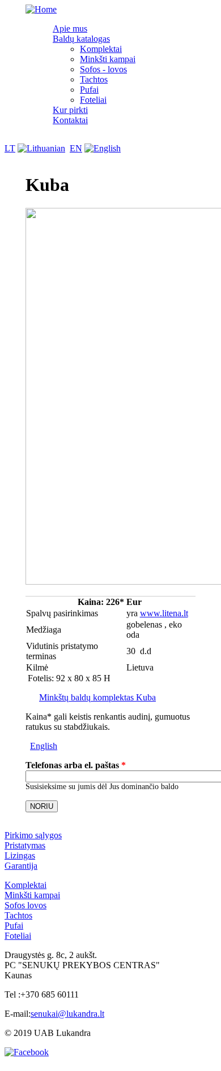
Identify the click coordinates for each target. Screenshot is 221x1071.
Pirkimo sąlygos (33, 835)
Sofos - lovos (103, 69)
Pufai (89, 89)
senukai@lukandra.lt (67, 1013)
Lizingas (20, 855)
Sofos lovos (25, 905)
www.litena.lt (164, 613)
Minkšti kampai (107, 59)
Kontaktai (70, 120)
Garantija (21, 865)
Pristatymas (25, 845)
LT (10, 148)
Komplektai (101, 49)
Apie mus (70, 28)
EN (76, 148)
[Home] (41, 9)
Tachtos (94, 79)
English (43, 746)
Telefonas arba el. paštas (76, 765)
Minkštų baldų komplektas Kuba (97, 697)
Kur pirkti (70, 110)
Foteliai (93, 100)
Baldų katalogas (81, 38)
